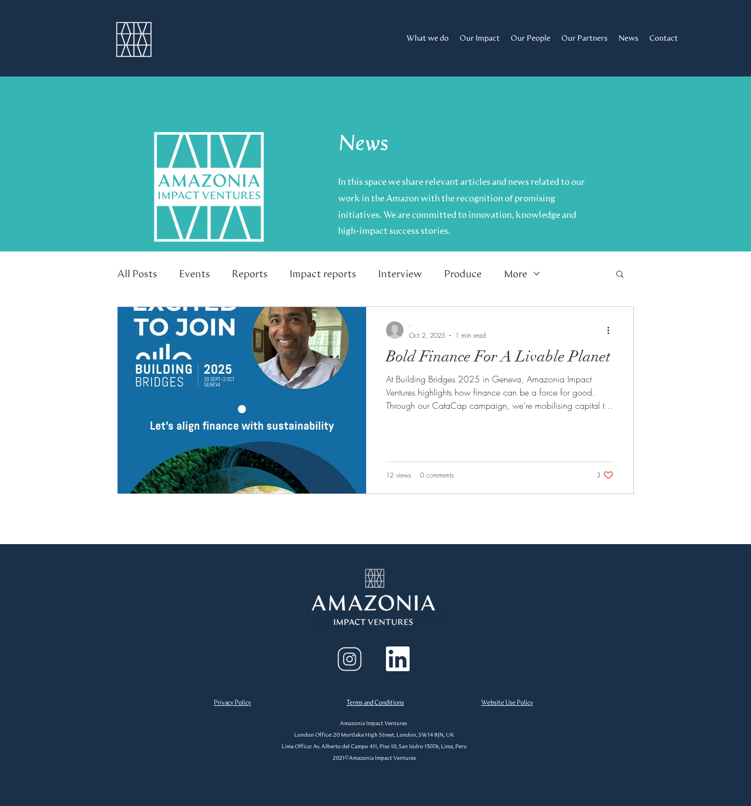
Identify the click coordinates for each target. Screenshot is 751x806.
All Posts (137, 273)
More (515, 273)
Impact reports (323, 273)
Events (194, 273)
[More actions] (612, 330)
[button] (620, 275)
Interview (400, 273)
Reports (250, 273)
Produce (463, 273)
